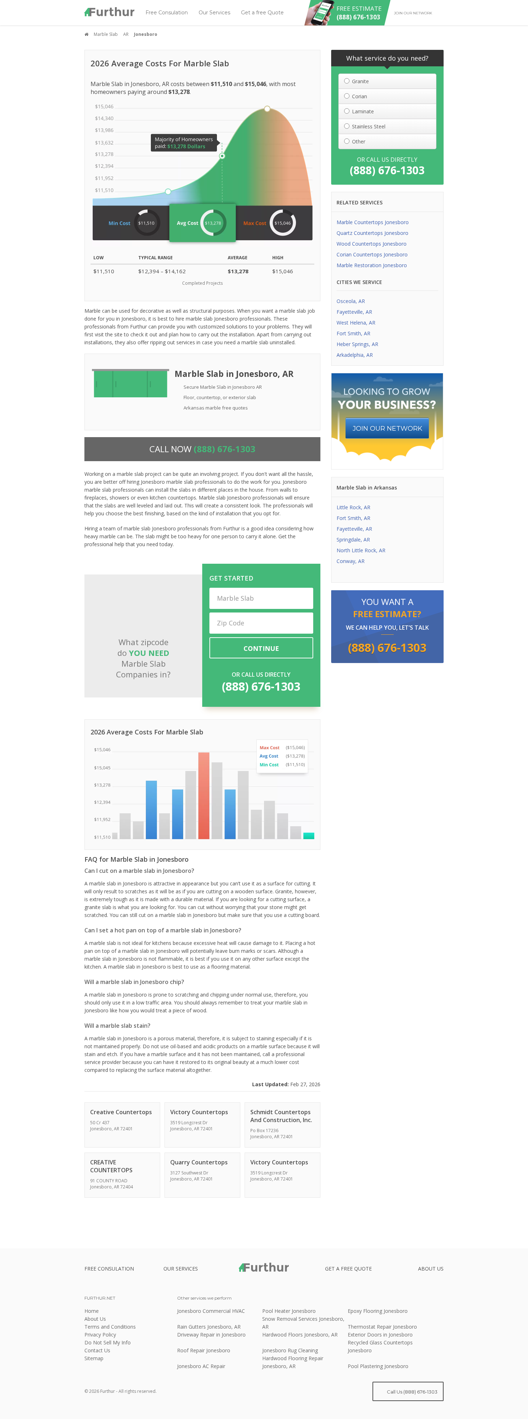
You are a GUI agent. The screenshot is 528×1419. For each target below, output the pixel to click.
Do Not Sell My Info (107, 1342)
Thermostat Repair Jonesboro (382, 1326)
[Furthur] (109, 11)
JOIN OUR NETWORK (387, 428)
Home (91, 1310)
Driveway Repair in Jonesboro (211, 1334)
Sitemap (93, 1358)
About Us (95, 1318)
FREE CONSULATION (109, 1268)
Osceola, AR (351, 301)
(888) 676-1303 (261, 686)
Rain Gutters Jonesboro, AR (209, 1326)
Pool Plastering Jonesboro (378, 1366)
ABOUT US (431, 1268)
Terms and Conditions (110, 1326)
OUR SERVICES (180, 1268)
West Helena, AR (356, 322)
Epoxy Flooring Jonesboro (378, 1310)
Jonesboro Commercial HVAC (211, 1310)
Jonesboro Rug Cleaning (290, 1350)
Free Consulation (166, 12)
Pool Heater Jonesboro (289, 1310)
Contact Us (97, 1350)
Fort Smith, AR (353, 333)
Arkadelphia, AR (355, 354)
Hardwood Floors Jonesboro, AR (300, 1334)
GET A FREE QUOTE (348, 1268)
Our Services (214, 12)
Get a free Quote (262, 12)
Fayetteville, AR (354, 311)
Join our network (413, 13)
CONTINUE (261, 648)
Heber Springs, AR (357, 344)
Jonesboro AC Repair (201, 1366)
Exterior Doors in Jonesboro (380, 1334)
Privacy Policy (100, 1334)
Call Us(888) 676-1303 (411, 1392)
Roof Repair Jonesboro (203, 1350)
